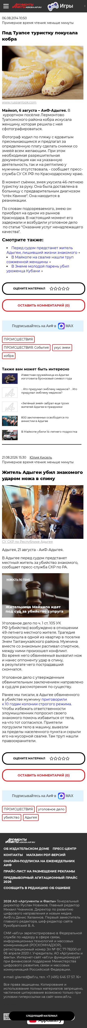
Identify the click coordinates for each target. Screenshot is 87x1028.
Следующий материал (41, 1015)
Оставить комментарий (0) (44, 305)
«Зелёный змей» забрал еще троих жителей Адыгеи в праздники (45, 405)
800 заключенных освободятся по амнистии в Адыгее (45, 419)
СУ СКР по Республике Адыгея (27, 542)
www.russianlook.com (19, 102)
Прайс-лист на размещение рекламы (39, 871)
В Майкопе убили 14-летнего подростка (49, 431)
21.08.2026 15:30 (14, 457)
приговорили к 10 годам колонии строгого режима (36, 701)
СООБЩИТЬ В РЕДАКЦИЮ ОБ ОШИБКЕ (37, 888)
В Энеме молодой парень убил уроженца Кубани (37, 268)
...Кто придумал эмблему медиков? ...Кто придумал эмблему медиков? (49, 390)
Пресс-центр (64, 849)
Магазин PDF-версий (46, 855)
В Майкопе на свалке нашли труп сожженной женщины (40, 259)
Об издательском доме (26, 849)
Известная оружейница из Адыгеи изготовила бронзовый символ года (46, 376)
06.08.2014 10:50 (14, 18)
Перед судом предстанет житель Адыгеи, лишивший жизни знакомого (41, 250)
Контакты (13, 855)
